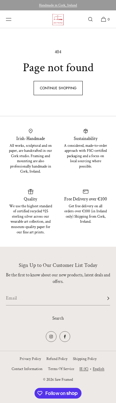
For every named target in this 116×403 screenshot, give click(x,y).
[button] (90, 19)
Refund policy (57, 358)
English (98, 369)
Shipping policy (85, 358)
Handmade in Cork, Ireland (58, 5)
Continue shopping (58, 88)
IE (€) (83, 369)
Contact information (27, 369)
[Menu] (13, 19)
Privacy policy (30, 358)
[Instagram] (51, 336)
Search (58, 318)
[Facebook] (64, 336)
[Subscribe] (102, 298)
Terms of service (61, 369)
